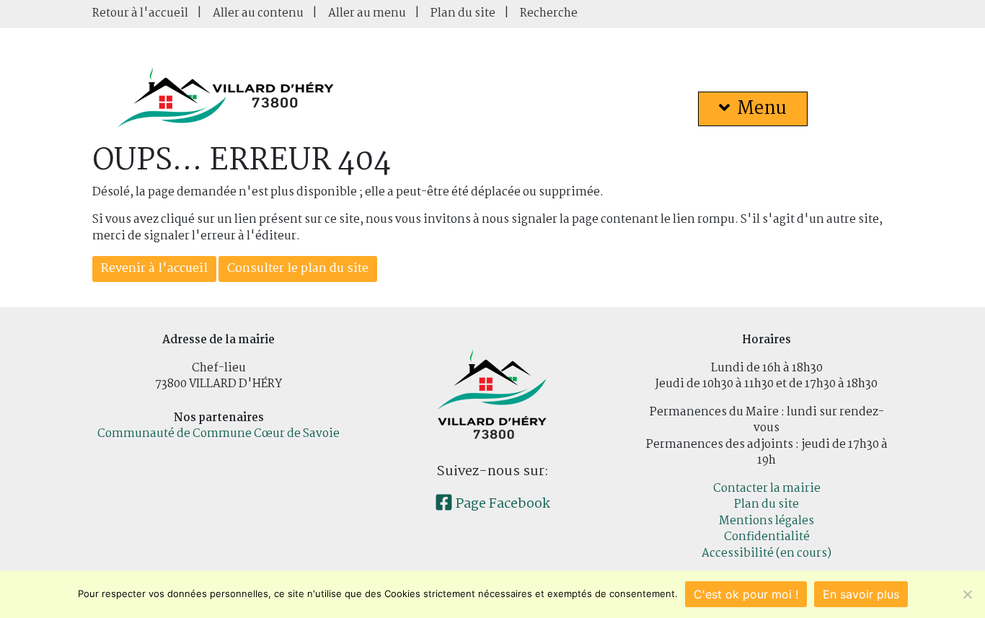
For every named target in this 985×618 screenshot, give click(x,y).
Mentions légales (766, 521)
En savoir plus (861, 594)
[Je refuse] (967, 594)
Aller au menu (367, 13)
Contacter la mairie (767, 489)
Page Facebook (501, 504)
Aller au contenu (258, 13)
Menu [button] (762, 108)
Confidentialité (767, 537)
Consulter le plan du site (297, 268)
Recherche (549, 13)
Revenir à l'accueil (154, 268)
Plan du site (462, 13)
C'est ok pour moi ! (746, 594)
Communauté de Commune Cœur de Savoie (218, 434)
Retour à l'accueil (140, 13)
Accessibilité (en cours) (766, 553)
